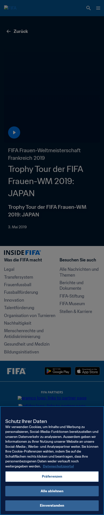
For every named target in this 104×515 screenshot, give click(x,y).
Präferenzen (52, 476)
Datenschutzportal (58, 466)
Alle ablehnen (52, 491)
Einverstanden (52, 505)
